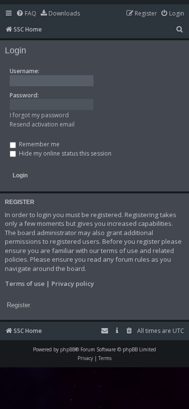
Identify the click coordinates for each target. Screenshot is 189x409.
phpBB (67, 349)
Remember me (38, 144)
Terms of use (25, 283)
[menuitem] (26, 13)
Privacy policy (72, 283)
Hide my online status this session (64, 153)
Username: (24, 71)
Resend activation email (42, 124)
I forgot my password (39, 115)
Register (18, 305)
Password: (24, 95)
